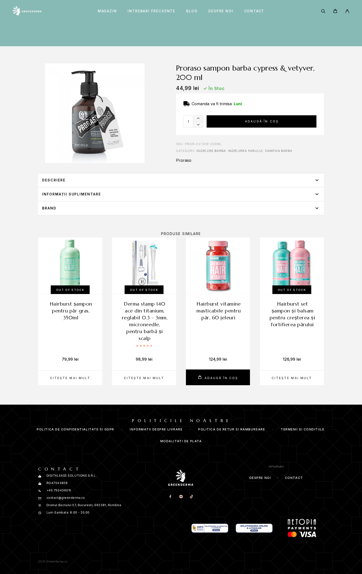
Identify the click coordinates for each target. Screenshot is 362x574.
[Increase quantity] (198, 118)
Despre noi (220, 11)
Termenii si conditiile (302, 429)
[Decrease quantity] (198, 124)
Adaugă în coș (262, 121)
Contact (254, 11)
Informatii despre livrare (156, 429)
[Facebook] (170, 496)
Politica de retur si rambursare (231, 429)
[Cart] (335, 11)
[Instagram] (181, 496)
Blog (191, 11)
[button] (181, 180)
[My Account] (347, 11)
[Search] (323, 11)
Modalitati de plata (181, 441)
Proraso (183, 160)
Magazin (107, 11)
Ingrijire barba (211, 151)
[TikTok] (191, 496)
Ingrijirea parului (245, 151)
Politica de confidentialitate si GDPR (75, 429)
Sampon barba (278, 151)
